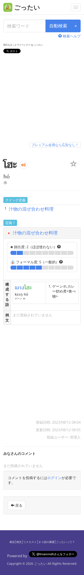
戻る (18, 505)
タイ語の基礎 (46, 542)
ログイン (54, 477)
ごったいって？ (65, 542)
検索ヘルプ (71, 36)
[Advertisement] (42, 98)
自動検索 (58, 26)
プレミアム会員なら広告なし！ (55, 144)
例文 (19, 542)
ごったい (40, 563)
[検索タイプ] (76, 26)
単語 (12, 542)
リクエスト (30, 542)
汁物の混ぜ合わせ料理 (31, 209)
